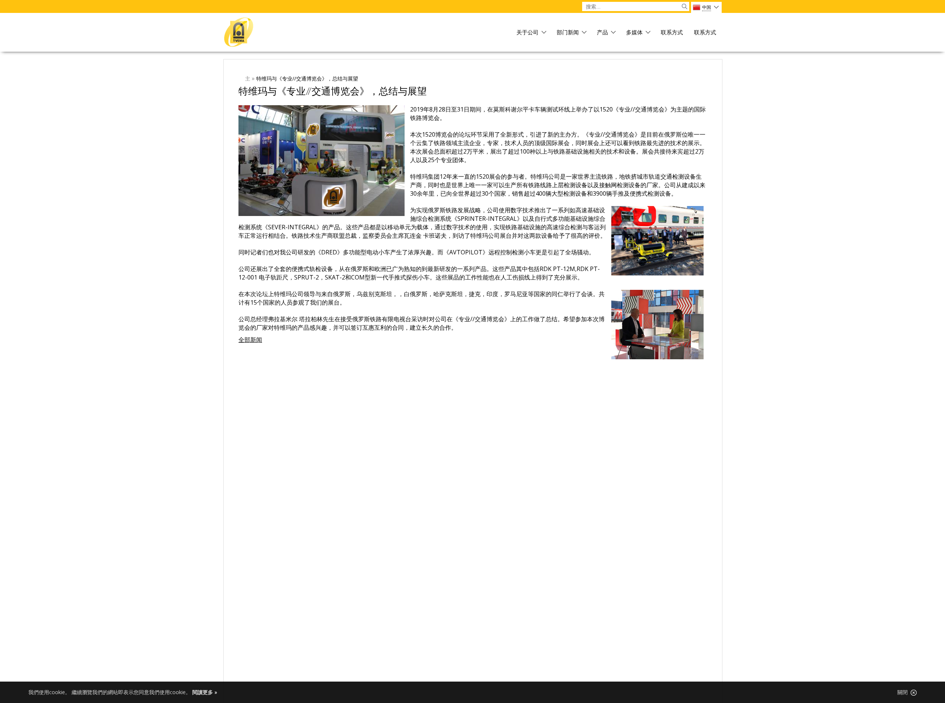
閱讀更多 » (204, 692)
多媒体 (634, 33)
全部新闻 (250, 340)
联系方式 (672, 33)
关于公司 (527, 33)
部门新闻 (568, 33)
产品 (602, 33)
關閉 (904, 692)
